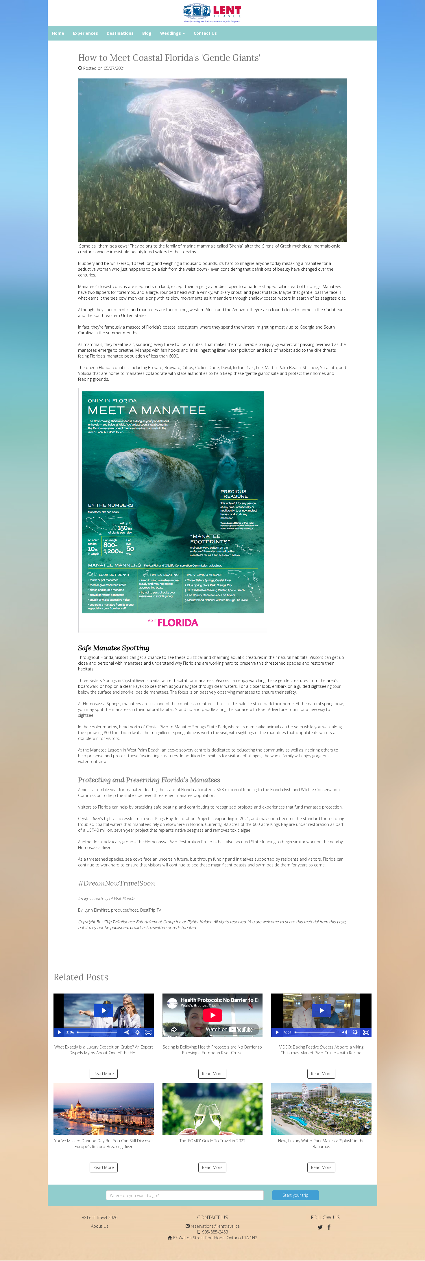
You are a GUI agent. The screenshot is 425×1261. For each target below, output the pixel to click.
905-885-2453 (215, 1232)
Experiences (85, 33)
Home (58, 33)
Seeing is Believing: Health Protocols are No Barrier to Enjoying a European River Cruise (212, 1049)
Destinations (120, 33)
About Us (99, 1226)
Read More (103, 1073)
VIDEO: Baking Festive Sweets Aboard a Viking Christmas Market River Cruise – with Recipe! (321, 1049)
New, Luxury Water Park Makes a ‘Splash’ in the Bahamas (321, 1143)
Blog (146, 33)
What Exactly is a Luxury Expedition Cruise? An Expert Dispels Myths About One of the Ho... (103, 1049)
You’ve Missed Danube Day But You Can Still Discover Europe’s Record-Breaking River (103, 1143)
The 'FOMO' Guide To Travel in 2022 (212, 1140)
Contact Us (205, 33)
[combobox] (185, 1195)
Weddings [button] (171, 33)
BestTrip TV (150, 910)
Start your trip (295, 1195)
